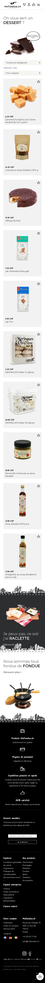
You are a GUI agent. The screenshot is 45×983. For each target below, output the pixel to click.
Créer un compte (11, 926)
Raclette (26, 868)
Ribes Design (21, 969)
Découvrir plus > (12, 644)
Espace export (10, 906)
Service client (9, 929)
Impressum (8, 868)
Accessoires (27, 880)
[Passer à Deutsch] (10, 937)
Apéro (25, 874)
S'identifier (8, 923)
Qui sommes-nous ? (12, 877)
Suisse (25, 932)
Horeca (6, 889)
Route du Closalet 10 (31, 923)
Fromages (27, 865)
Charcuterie (27, 862)
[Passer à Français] (5, 937)
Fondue (25, 871)
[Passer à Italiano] (16, 937)
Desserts (26, 877)
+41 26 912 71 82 (29, 936)
